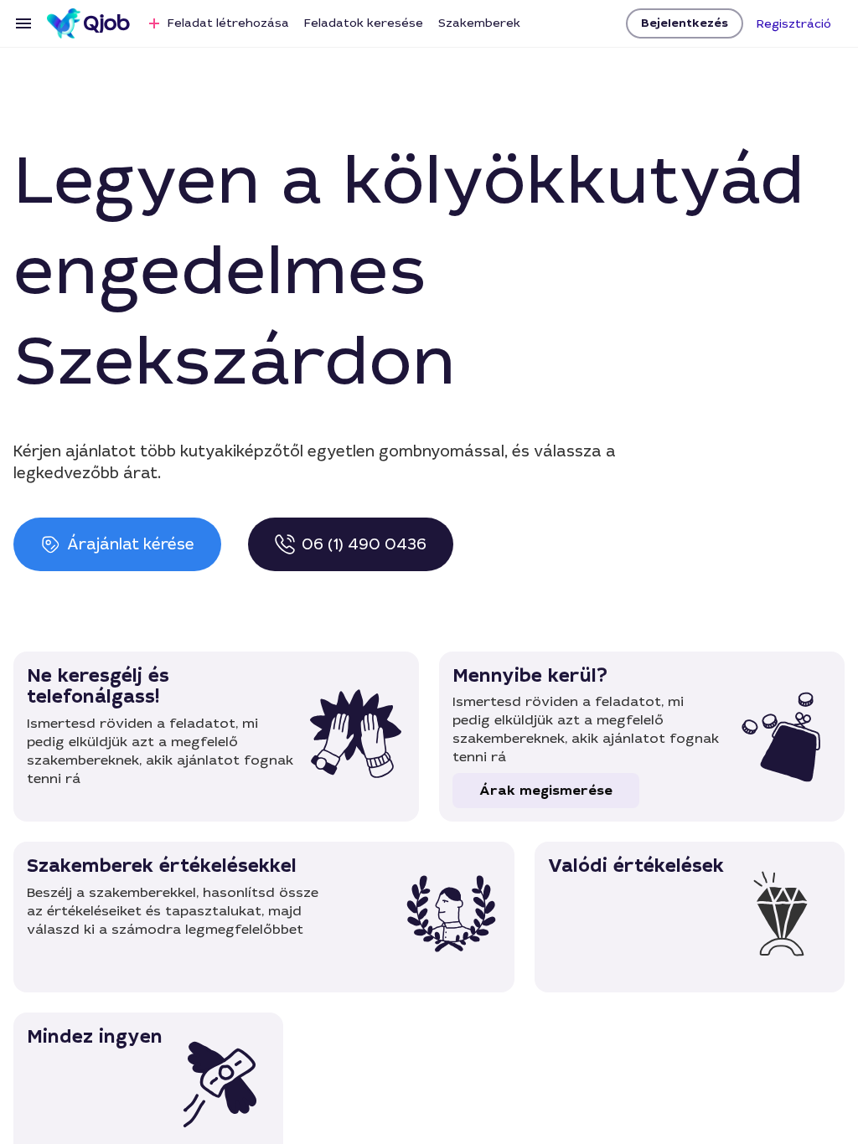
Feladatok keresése (363, 22)
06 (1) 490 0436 (364, 544)
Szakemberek (479, 22)
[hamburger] (23, 23)
